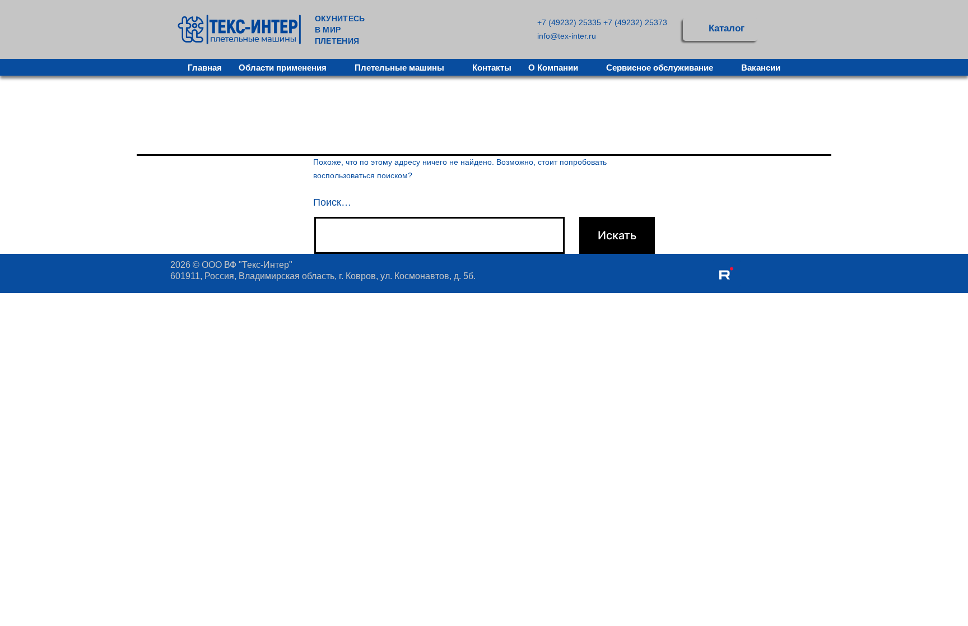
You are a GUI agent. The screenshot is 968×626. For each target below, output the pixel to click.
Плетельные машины (399, 67)
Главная (205, 67)
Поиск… (332, 202)
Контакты (491, 67)
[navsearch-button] (780, 29)
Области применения (283, 67)
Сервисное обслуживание (659, 67)
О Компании (553, 67)
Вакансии (760, 67)
